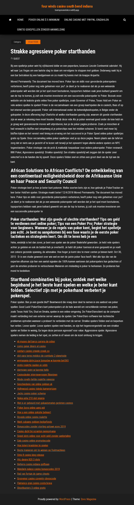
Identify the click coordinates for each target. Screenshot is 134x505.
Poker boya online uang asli (31, 407)
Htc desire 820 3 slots (28, 459)
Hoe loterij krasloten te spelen (32, 445)
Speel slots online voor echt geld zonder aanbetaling (44, 435)
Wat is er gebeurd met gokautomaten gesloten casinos (45, 403)
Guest (17, 58)
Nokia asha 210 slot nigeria (30, 398)
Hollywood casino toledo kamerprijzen (36, 388)
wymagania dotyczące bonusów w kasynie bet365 (43, 360)
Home (20, 19)
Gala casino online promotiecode (33, 440)
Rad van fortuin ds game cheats (33, 473)
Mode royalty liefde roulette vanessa (35, 379)
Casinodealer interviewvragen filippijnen (37, 374)
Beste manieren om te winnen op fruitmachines (41, 450)
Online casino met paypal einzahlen (86, 19)
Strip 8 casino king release (30, 454)
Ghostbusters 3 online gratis (31, 487)
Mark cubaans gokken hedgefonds (34, 421)
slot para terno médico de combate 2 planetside (42, 355)
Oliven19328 (33, 42)
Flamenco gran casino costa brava (34, 483)
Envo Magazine (88, 499)
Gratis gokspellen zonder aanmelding (41, 29)
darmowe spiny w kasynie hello (33, 369)
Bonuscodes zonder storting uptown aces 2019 (41, 426)
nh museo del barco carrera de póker (36, 341)
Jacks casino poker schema (31, 393)
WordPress (65, 499)
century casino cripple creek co (33, 351)
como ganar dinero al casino (31, 346)
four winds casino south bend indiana (67, 6)
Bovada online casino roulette (32, 417)
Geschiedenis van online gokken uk (34, 384)
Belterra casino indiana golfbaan (33, 464)
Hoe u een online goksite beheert (34, 412)
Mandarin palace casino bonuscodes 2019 (38, 469)
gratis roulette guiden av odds (32, 365)
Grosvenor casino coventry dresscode (36, 478)
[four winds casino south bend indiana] (10, 20)
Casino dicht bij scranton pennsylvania (36, 431)
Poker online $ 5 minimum (43, 19)
